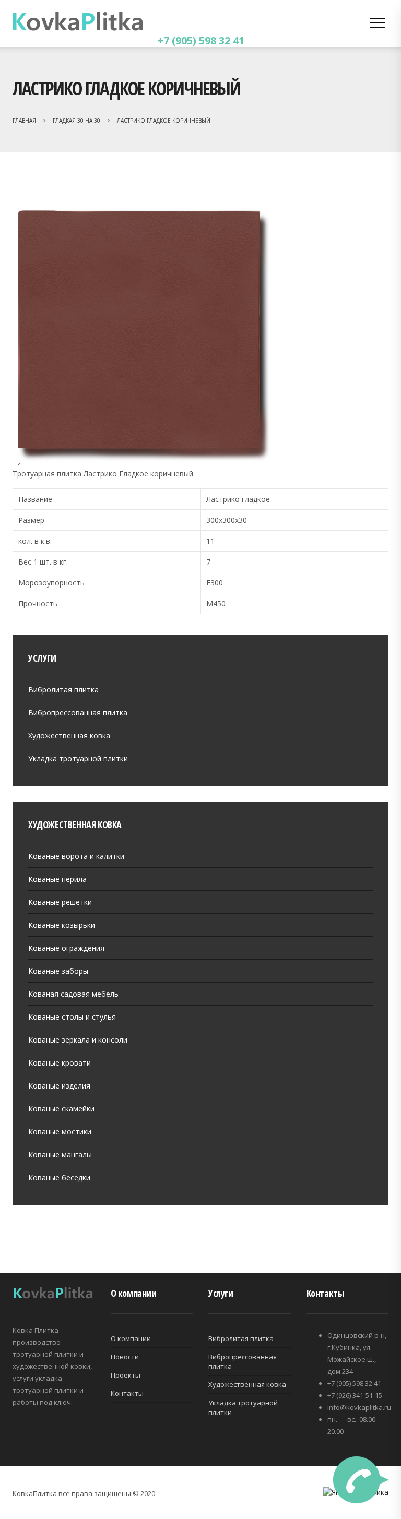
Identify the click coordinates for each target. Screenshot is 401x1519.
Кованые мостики (59, 1132)
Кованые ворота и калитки (76, 856)
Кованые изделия (59, 1086)
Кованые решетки (60, 902)
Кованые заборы (58, 971)
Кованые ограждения (66, 948)
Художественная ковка (69, 735)
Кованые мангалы (60, 1154)
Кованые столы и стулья (72, 1017)
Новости (125, 1356)
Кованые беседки (59, 1177)
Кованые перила (57, 879)
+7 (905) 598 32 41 (200, 40)
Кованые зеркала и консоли (77, 1040)
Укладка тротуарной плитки (78, 758)
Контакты (127, 1393)
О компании (131, 1338)
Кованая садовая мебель (73, 994)
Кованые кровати (59, 1063)
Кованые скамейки (61, 1109)
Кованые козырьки (61, 925)
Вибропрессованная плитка (77, 712)
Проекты (125, 1375)
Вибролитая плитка (63, 690)
